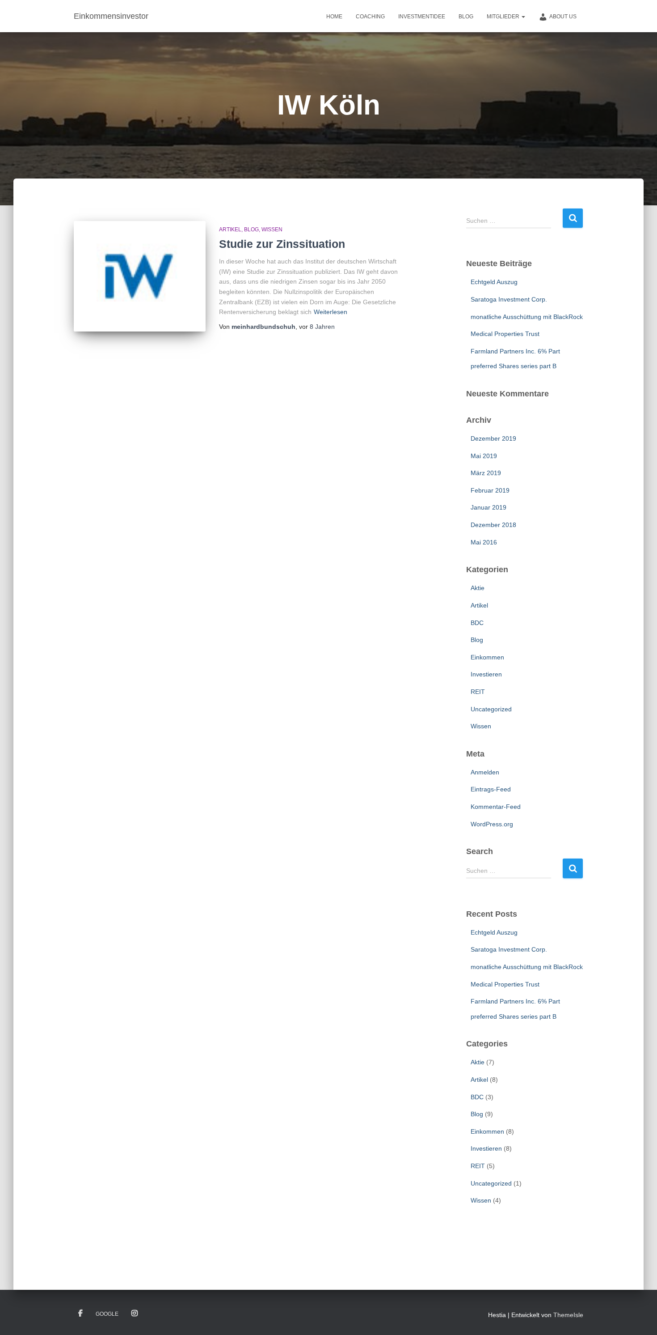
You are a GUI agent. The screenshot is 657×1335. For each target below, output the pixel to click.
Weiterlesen (330, 311)
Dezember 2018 (493, 524)
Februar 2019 (490, 490)
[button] (523, 16)
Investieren (486, 674)
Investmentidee (421, 16)
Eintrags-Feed (491, 789)
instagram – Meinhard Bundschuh (134, 1313)
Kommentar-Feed (496, 806)
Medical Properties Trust (505, 333)
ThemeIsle (568, 1314)
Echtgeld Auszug (494, 281)
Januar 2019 (488, 507)
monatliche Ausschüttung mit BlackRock (527, 316)
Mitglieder (504, 16)
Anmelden (485, 772)
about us (563, 16)
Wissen (271, 229)
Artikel (230, 229)
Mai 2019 (484, 455)
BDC (477, 622)
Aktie (477, 587)
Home (334, 16)
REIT (478, 691)
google (107, 1314)
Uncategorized (491, 709)
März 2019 (486, 472)
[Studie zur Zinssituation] (140, 276)
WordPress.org (492, 824)
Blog (466, 16)
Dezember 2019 (493, 438)
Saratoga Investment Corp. (509, 299)
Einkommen (487, 657)
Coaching (370, 16)
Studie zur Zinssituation (282, 244)
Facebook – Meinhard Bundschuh (80, 1313)
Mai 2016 (484, 542)
